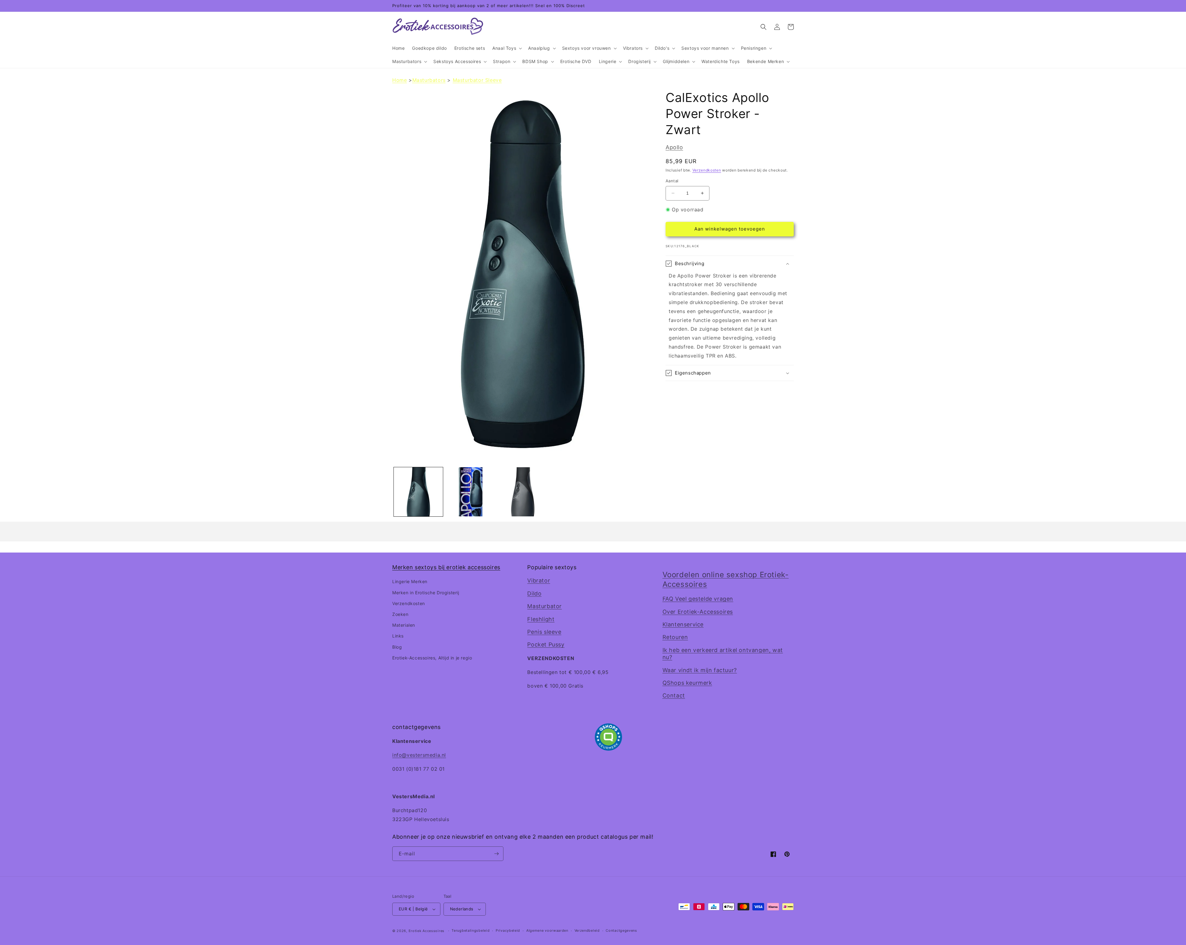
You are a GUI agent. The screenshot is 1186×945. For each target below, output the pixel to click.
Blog (397, 647)
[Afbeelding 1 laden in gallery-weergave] (418, 491)
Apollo (674, 147)
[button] (506, 48)
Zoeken (400, 614)
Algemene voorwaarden (547, 930)
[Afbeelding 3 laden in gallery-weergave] (522, 491)
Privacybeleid (508, 930)
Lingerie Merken (409, 581)
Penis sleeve (544, 632)
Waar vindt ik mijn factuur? (699, 670)
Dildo (534, 593)
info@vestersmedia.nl (419, 755)
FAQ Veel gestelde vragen (697, 598)
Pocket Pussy (545, 644)
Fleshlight (540, 619)
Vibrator (538, 580)
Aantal (672, 180)
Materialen (403, 625)
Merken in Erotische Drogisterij (425, 592)
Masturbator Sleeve (477, 80)
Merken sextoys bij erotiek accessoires (446, 567)
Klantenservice (683, 624)
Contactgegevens (621, 930)
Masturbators (429, 80)
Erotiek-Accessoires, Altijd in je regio (432, 657)
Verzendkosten (706, 170)
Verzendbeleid (587, 930)
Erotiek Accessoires (426, 931)
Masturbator (544, 606)
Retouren (675, 637)
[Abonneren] (496, 853)
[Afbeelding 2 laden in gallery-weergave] (470, 491)
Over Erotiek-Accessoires (697, 611)
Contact (673, 695)
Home (399, 80)
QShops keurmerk (687, 683)
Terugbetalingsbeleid (471, 930)
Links (398, 635)
